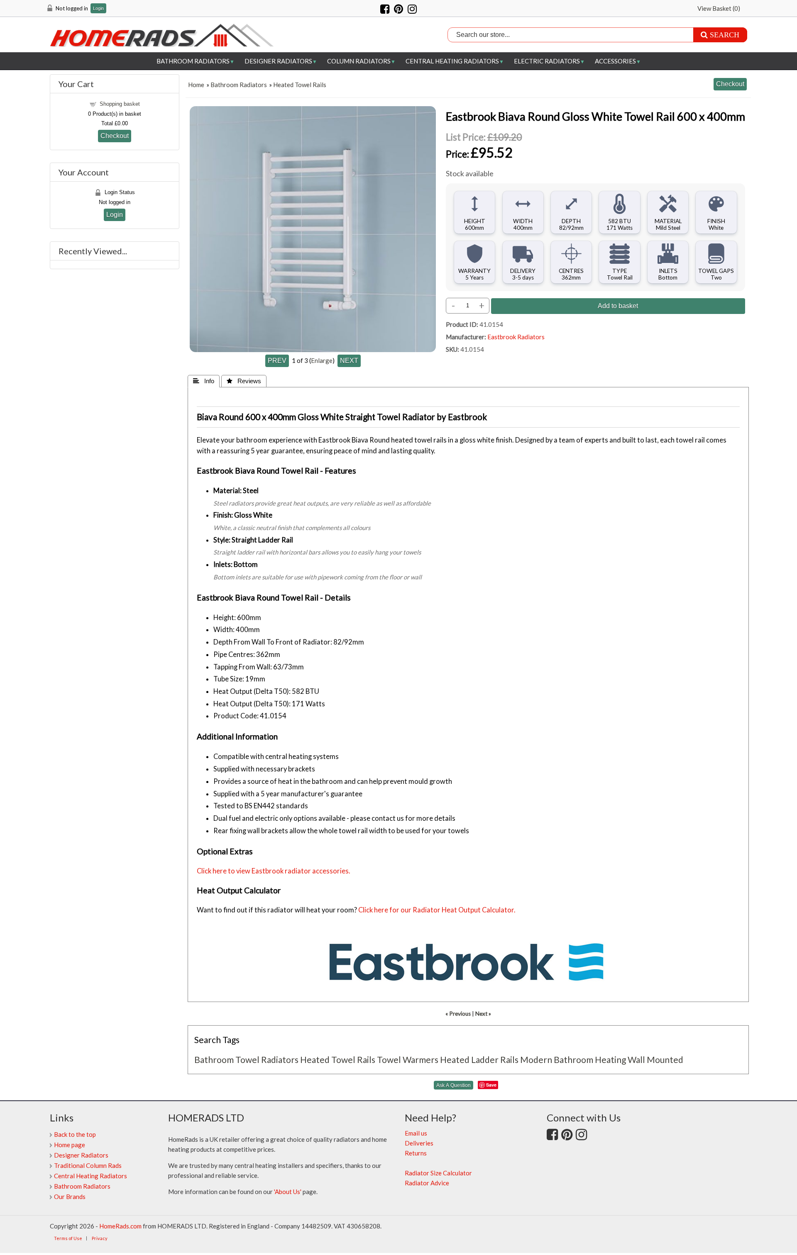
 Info (203, 381)
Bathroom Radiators (193, 61)
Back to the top (75, 1134)
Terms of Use (68, 1238)
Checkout (114, 135)
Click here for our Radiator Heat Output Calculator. (437, 910)
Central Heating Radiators (452, 61)
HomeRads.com (120, 1226)
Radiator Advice (427, 1183)
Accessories (615, 61)
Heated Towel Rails (299, 84)
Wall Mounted (655, 1059)
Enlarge (321, 360)
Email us (416, 1133)
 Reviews (244, 381)
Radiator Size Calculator (438, 1173)
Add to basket (618, 305)
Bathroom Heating (590, 1059)
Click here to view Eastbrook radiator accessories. (273, 871)
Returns (416, 1153)
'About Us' (287, 1191)
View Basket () (718, 8)
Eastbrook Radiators (516, 337)
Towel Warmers (407, 1059)
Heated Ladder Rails (479, 1059)
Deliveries (419, 1143)
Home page (69, 1144)
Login (98, 8)
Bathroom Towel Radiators (246, 1059)
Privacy (100, 1238)
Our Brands (70, 1196)
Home (196, 84)
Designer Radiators (278, 61)
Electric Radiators (547, 61)
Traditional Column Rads (88, 1165)
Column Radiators (359, 61)
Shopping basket (120, 104)
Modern (536, 1059)
